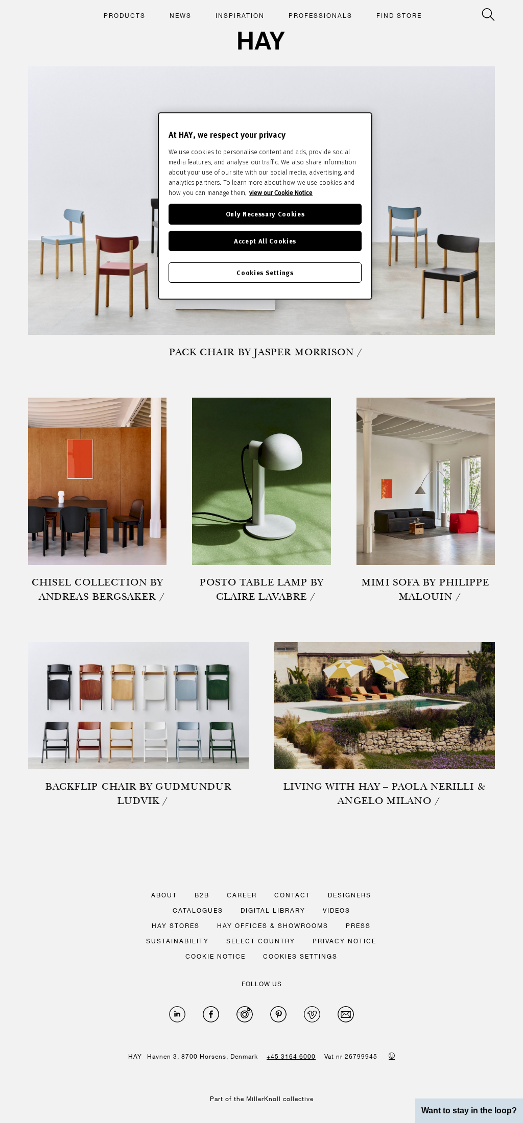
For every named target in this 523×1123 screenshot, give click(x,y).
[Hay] (261, 41)
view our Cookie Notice (281, 192)
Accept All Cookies (265, 241)
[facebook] (211, 1014)
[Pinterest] (278, 1014)
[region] (265, 206)
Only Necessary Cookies (265, 213)
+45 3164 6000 (291, 1056)
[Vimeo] (312, 1014)
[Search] (488, 14)
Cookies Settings (264, 272)
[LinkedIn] (177, 1014)
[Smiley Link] (392, 1056)
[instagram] (244, 1014)
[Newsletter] (346, 1014)
